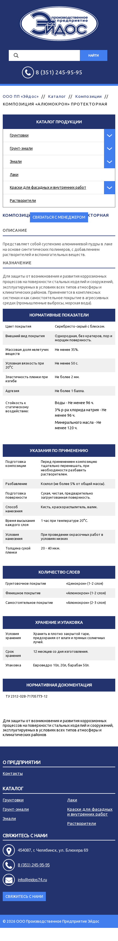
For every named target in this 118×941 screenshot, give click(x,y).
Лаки (14, 174)
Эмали (16, 161)
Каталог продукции (59, 121)
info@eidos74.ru (32, 879)
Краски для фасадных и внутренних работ (48, 187)
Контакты (13, 773)
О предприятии (22, 762)
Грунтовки (19, 135)
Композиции (88, 96)
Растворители (23, 200)
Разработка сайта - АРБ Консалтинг (83, 934)
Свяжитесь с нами (24, 896)
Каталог (57, 96)
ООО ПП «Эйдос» (21, 96)
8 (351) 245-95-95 (34, 865)
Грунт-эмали (21, 148)
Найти (93, 55)
